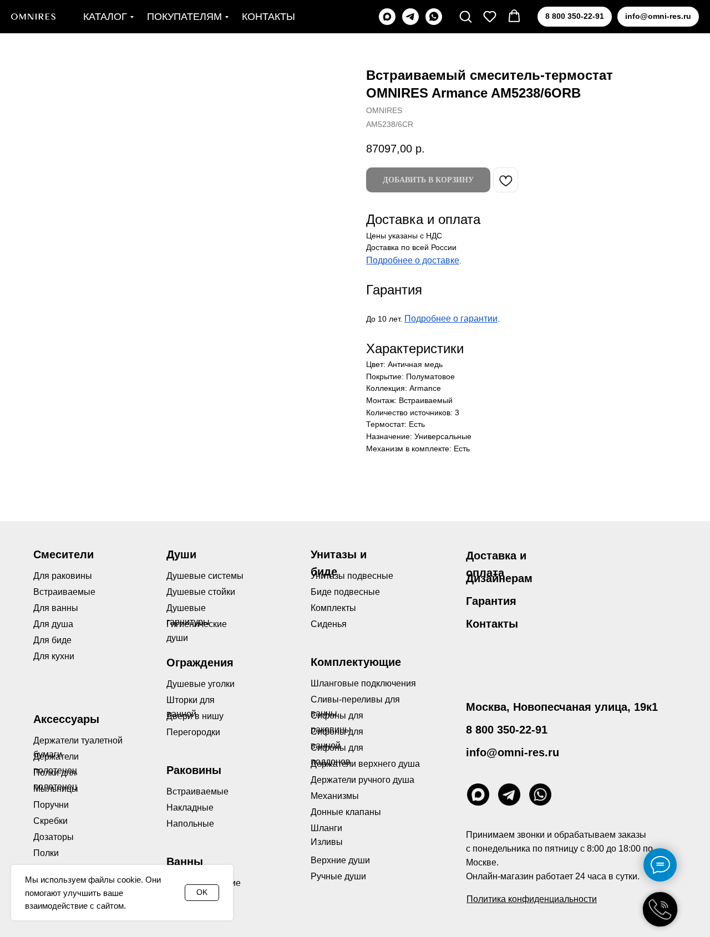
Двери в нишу (195, 716)
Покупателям (184, 16)
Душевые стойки (200, 592)
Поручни (51, 804)
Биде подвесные (345, 592)
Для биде (52, 640)
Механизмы (335, 796)
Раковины (193, 770)
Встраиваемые (197, 791)
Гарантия (491, 601)
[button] (465, 16)
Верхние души (340, 860)
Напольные (190, 823)
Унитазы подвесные (352, 575)
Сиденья (329, 624)
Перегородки (193, 732)
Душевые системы (205, 575)
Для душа (53, 624)
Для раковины (62, 575)
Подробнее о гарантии (451, 318)
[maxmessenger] (387, 16)
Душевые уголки (200, 684)
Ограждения (200, 662)
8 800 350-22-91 (506, 730)
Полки (46, 853)
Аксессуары (66, 719)
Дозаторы (53, 837)
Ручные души (338, 876)
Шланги (326, 828)
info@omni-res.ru (512, 752)
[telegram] (410, 16)
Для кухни (53, 656)
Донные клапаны (346, 812)
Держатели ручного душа (362, 780)
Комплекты (333, 608)
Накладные (190, 807)
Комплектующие (356, 662)
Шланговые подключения (363, 683)
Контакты (268, 16)
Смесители (63, 554)
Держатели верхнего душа (365, 763)
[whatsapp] (433, 16)
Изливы (327, 842)
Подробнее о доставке (412, 260)
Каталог (105, 16)
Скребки (50, 821)
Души (181, 554)
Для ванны (55, 608)
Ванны (184, 861)
